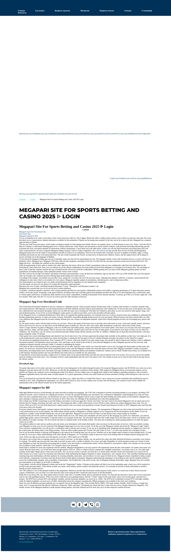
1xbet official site (102, 251)
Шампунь (148, 178)
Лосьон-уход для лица (77, 134)
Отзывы (127, 11)
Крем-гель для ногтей (68, 194)
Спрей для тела (116, 178)
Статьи (32, 199)
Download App (25, 234)
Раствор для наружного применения (33, 194)
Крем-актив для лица (27, 134)
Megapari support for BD (28, 236)
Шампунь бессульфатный (140, 134)
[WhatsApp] (97, 504)
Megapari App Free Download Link (32, 232)
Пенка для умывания (60, 134)
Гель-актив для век (108, 134)
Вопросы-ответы (107, 11)
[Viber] (91, 504)
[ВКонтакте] (73, 504)
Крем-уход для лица (44, 134)
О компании (147, 11)
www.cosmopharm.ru (26, 542)
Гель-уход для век (123, 134)
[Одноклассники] (79, 504)
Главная (21, 11)
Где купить (39, 11)
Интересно (84, 11)
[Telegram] (85, 504)
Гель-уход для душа (93, 134)
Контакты (22, 13)
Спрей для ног (54, 194)
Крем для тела (127, 178)
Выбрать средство (62, 11)
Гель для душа (138, 178)
